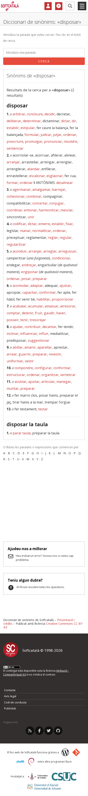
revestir (55, 354)
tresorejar (38, 319)
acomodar (21, 285)
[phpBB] (20, 761)
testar (43, 409)
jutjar (57, 134)
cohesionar (16, 196)
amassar (51, 306)
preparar (39, 278)
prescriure (15, 141)
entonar (30, 210)
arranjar (13, 162)
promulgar (33, 141)
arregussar (67, 251)
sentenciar (15, 148)
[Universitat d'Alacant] (44, 786)
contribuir (33, 326)
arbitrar (19, 114)
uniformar (15, 361)
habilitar (43, 299)
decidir (49, 114)
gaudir (49, 313)
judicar (46, 134)
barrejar (58, 189)
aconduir (20, 251)
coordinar (14, 210)
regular (66, 237)
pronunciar (53, 141)
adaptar (36, 285)
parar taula (22, 433)
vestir (29, 361)
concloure (35, 114)
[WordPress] (65, 752)
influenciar (28, 333)
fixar (69, 223)
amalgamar (41, 189)
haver (60, 313)
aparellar (44, 347)
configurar (43, 368)
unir (31, 217)
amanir (30, 347)
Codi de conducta (15, 702)
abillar (18, 347)
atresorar (67, 306)
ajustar (65, 285)
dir (74, 121)
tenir (24, 319)
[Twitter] (48, 730)
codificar (19, 223)
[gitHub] (58, 730)
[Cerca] (70, 6)
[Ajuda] (58, 6)
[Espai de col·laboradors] (48, 6)
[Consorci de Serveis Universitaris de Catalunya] (64, 776)
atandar (33, 169)
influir (43, 333)
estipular (28, 127)
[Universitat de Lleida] (37, 776)
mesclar (66, 210)
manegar (63, 381)
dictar (65, 121)
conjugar (56, 203)
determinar (32, 121)
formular (32, 134)
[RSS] (30, 730)
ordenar (69, 134)
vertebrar (68, 374)
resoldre (70, 141)
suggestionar (38, 340)
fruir (38, 313)
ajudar (18, 326)
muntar (13, 388)
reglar (53, 237)
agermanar (22, 189)
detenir (27, 313)
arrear (12, 354)
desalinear (64, 182)
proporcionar (62, 299)
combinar (33, 196)
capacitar (29, 292)
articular (48, 381)
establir (13, 127)
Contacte (10, 690)
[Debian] (31, 761)
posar (26, 278)
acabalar (19, 306)
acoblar (20, 381)
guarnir (25, 354)
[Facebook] (39, 730)
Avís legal (10, 696)
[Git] (76, 752)
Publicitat (10, 708)
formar (12, 182)
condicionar (61, 258)
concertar (40, 203)
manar (25, 230)
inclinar (12, 333)
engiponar (29, 271)
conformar (47, 292)
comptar (13, 313)
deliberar (14, 121)
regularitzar (16, 244)
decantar (49, 326)
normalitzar (41, 230)
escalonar (37, 175)
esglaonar (55, 175)
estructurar (16, 374)
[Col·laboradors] (48, 6)
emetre (44, 223)
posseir (13, 319)
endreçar (29, 265)
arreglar (50, 251)
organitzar (50, 374)
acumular (35, 306)
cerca (44, 61)
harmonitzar (49, 210)
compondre (24, 368)
